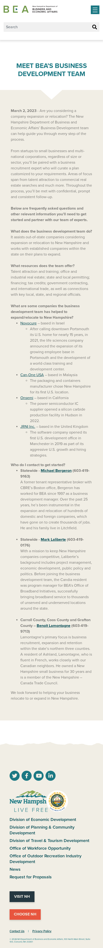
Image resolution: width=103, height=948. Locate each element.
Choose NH (25, 914)
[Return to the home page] (30, 9)
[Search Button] (94, 27)
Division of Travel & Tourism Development (49, 840)
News (15, 869)
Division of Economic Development (43, 819)
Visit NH (22, 896)
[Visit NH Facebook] (27, 777)
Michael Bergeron (56, 470)
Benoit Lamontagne (53, 625)
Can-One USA (32, 375)
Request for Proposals (31, 877)
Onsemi (26, 398)
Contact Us (17, 931)
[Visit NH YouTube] (15, 777)
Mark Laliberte (53, 539)
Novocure (28, 323)
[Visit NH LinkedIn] (51, 777)
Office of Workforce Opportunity (40, 848)
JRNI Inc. (27, 426)
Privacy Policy (42, 931)
